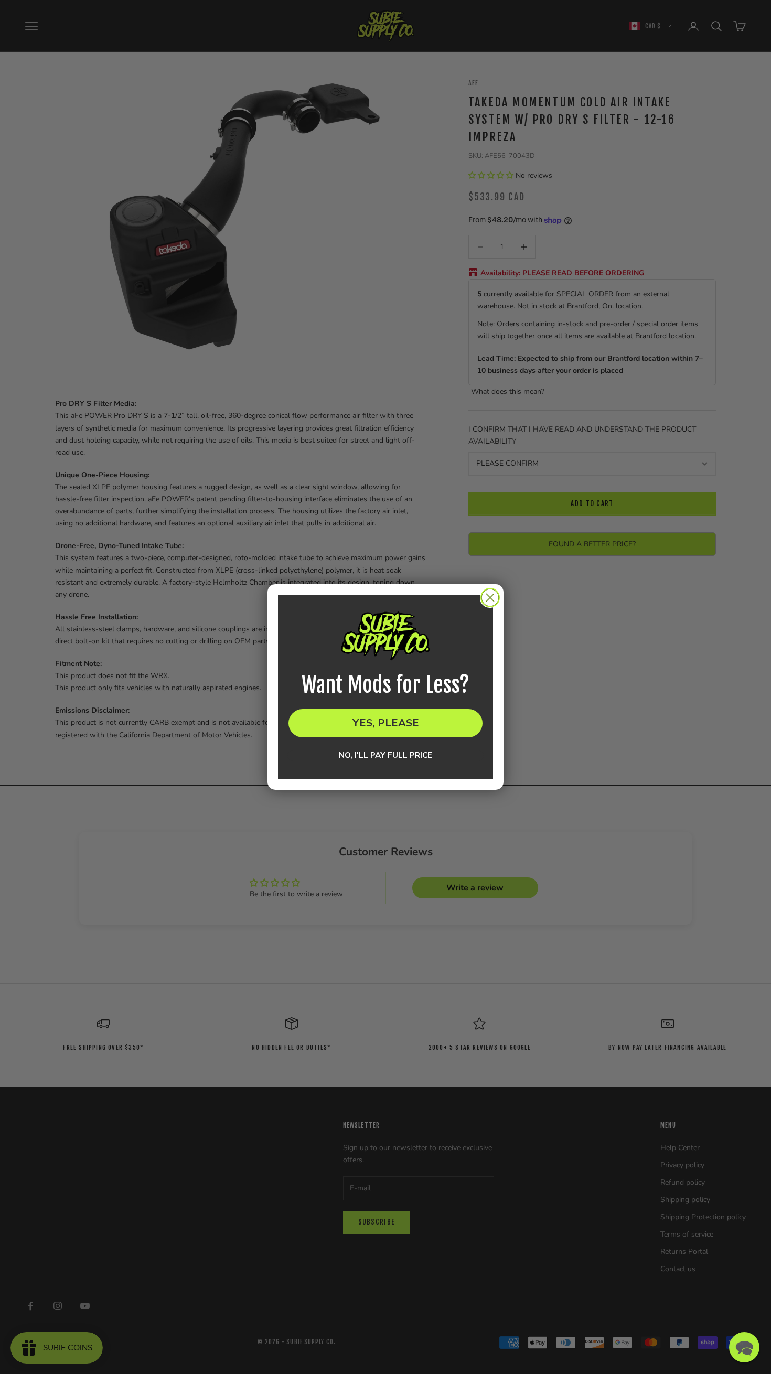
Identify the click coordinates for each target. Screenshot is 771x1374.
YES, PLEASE (385, 723)
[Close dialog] (490, 597)
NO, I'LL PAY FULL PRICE (385, 755)
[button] (744, 1347)
